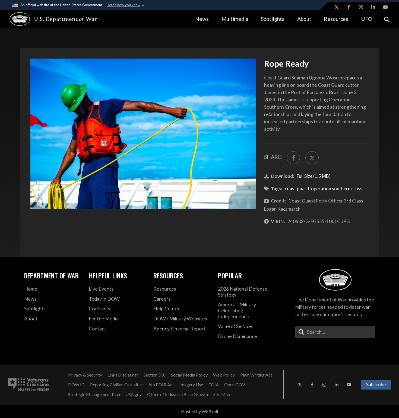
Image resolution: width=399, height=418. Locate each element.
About (304, 19)
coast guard (297, 188)
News (202, 19)
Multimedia (234, 19)
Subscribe (376, 384)
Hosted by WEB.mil (199, 411)
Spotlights (272, 19)
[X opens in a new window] (336, 7)
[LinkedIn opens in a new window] (373, 7)
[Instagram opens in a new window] (361, 7)
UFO (366, 19)
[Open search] (387, 19)
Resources (336, 19)
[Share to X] (311, 157)
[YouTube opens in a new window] (385, 7)
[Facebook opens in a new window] (349, 7)
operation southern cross (336, 188)
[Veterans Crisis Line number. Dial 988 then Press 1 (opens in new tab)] (28, 384)
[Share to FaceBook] (293, 157)
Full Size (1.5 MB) (314, 176)
